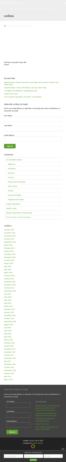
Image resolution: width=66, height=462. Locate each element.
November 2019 (10, 285)
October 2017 (9, 355)
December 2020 (9, 254)
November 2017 (10, 352)
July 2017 (7, 361)
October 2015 (9, 373)
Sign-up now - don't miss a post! (33, 452)
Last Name (8, 125)
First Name (8, 116)
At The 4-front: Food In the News (18, 217)
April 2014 (7, 376)
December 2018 (9, 315)
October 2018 (9, 318)
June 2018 (8, 331)
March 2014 (8, 379)
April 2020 (7, 269)
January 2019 (9, 312)
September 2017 (10, 358)
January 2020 (9, 279)
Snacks (10, 191)
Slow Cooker (12, 186)
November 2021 (10, 236)
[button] (33, 8)
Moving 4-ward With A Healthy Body (19, 213)
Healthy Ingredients (13, 204)
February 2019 (9, 309)
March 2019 (8, 306)
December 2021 (9, 233)
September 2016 (10, 370)
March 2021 (8, 245)
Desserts (11, 173)
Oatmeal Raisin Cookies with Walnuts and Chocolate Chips (25, 88)
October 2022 (9, 230)
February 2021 (9, 248)
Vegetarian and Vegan (16, 199)
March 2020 (8, 272)
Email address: (9, 135)
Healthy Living (11, 208)
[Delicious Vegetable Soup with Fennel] (17, 42)
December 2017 (9, 349)
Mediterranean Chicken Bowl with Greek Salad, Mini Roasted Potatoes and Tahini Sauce (47, 408)
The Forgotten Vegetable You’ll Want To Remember (22, 97)
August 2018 (8, 324)
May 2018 (7, 334)
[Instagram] (23, 3)
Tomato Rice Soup (11, 94)
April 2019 (7, 303)
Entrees (11, 177)
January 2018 (9, 346)
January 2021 (9, 251)
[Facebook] (20, 3)
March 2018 (8, 340)
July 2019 (7, 294)
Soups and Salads (14, 195)
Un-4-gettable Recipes (14, 160)
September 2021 (10, 242)
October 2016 (9, 367)
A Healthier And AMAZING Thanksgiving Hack (20, 91)
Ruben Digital (38, 443)
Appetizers (12, 164)
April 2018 (7, 337)
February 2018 (9, 343)
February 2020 (9, 276)
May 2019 (7, 300)
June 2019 (8, 297)
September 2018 (10, 321)
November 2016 (10, 364)
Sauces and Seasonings (16, 182)
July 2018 (7, 328)
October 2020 (9, 260)
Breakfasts (12, 168)
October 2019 (9, 288)
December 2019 (9, 282)
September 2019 (10, 291)
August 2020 (8, 263)
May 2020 (7, 266)
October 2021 (9, 239)
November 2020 (10, 257)
